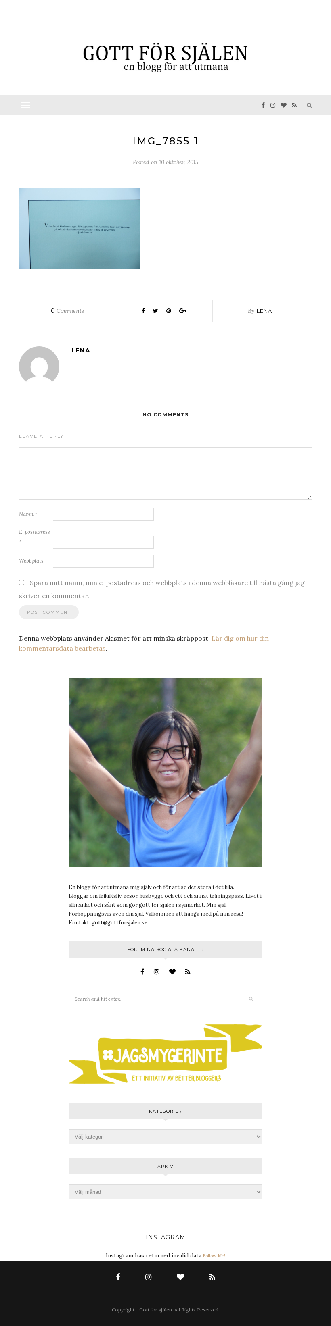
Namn (28, 514)
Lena (264, 311)
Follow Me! (214, 1256)
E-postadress (34, 537)
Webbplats (31, 561)
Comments (67, 310)
